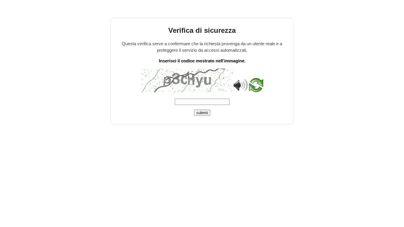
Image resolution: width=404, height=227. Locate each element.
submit (202, 113)
